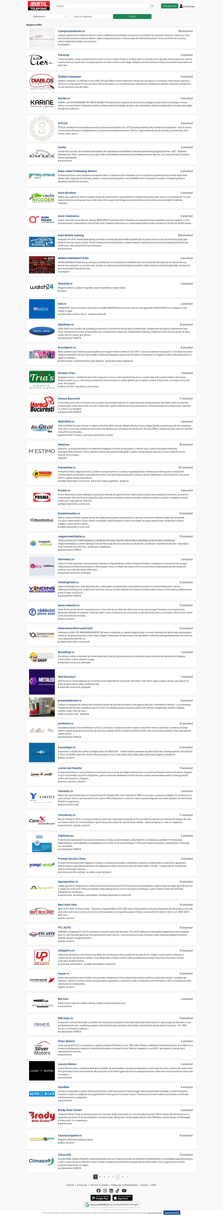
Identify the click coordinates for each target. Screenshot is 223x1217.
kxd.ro (62, 303)
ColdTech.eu (66, 835)
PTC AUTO (64, 927)
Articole (70, 1185)
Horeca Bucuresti (69, 398)
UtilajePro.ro (66, 950)
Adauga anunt (170, 6)
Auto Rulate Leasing (71, 235)
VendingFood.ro (68, 582)
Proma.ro (64, 490)
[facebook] (99, 1191)
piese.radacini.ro (68, 605)
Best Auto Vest (67, 904)
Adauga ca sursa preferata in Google (114, 1204)
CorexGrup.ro (66, 815)
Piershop (63, 55)
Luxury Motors (67, 1064)
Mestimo (63, 444)
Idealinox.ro (66, 324)
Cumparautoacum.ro (71, 31)
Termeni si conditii (99, 1185)
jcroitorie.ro (65, 723)
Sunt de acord (172, 1212)
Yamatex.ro (65, 791)
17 (123, 1176)
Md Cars (63, 999)
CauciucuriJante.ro (70, 1135)
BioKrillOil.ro (66, 421)
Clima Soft (64, 1154)
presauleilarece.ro (69, 700)
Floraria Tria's (66, 373)
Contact (144, 1185)
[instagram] (105, 1191)
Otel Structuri (67, 676)
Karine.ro (64, 98)
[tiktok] (117, 1191)
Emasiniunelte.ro (69, 513)
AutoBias (63, 1087)
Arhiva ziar (82, 1185)
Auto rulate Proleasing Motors (77, 171)
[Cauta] (152, 5)
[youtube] (124, 1191)
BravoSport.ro (67, 347)
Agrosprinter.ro (68, 881)
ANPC (154, 1185)
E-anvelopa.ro (66, 747)
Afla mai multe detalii (155, 1213)
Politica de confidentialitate (124, 1185)
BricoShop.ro (66, 652)
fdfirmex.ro (65, 1018)
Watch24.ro (65, 283)
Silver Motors (66, 1041)
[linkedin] (111, 1191)
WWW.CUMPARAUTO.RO (73, 258)
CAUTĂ (132, 16)
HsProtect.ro (66, 559)
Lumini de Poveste (70, 768)
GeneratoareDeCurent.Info (75, 628)
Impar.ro (63, 973)
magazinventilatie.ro (71, 536)
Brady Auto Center (70, 1110)
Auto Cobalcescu (68, 216)
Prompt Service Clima (72, 858)
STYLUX (62, 123)
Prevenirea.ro (66, 467)
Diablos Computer (69, 76)
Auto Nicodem (67, 192)
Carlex (62, 147)
